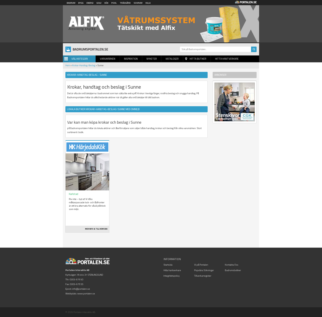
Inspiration (131, 59)
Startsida (168, 264)
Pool (114, 3)
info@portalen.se (81, 289)
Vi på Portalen (201, 264)
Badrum (71, 3)
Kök (106, 3)
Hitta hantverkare (227, 59)
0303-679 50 (76, 279)
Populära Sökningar (204, 270)
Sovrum (138, 3)
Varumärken (107, 59)
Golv (98, 3)
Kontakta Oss (231, 264)
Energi (90, 3)
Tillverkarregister (202, 275)
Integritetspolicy (172, 275)
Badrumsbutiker (233, 270)
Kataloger (172, 59)
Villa (148, 3)
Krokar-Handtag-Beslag (83, 65)
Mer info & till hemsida (96, 229)
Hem (67, 65)
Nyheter (152, 59)
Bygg (81, 3)
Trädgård (125, 3)
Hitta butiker (198, 59)
